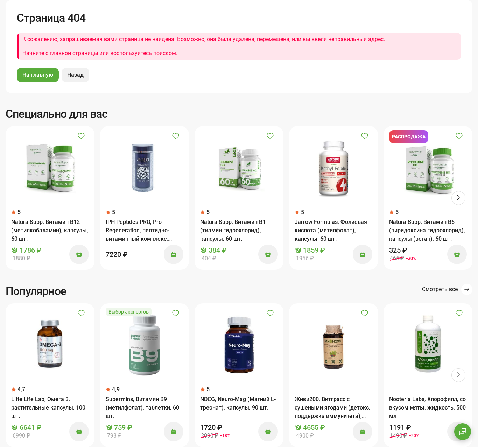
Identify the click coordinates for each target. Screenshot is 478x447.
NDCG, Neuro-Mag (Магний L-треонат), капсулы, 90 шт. (238, 403)
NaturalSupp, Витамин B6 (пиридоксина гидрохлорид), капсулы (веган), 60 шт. (427, 230)
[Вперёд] (458, 198)
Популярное (36, 291)
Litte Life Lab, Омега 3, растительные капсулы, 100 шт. (48, 407)
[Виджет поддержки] (462, 431)
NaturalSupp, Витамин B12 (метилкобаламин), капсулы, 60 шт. (49, 230)
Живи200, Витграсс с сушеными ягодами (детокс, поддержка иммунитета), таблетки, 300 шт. (332, 408)
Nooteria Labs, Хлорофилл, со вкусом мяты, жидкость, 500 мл (427, 407)
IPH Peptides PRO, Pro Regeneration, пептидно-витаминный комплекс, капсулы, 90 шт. (137, 231)
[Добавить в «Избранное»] (81, 136)
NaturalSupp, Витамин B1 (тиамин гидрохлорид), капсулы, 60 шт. (233, 230)
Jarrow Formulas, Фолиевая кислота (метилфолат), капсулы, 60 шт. (331, 230)
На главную (37, 74)
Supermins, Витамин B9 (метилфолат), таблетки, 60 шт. (142, 407)
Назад (75, 74)
